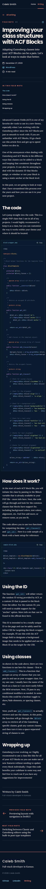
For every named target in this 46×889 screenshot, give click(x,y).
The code (6, 91)
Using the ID (6, 100)
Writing (41, 4)
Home (33, 4)
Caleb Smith (9, 4)
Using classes (7, 104)
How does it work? (9, 95)
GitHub (5, 880)
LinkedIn (16, 880)
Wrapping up (7, 108)
